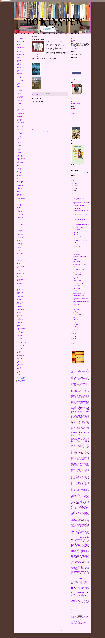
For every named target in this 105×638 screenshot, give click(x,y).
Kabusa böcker (85, 457)
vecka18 (78, 589)
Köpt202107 (73, 489)
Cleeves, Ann (19, 86)
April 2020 (81, 376)
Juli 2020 (86, 451)
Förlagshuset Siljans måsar (75, 428)
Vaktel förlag (73, 589)
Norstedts (73, 526)
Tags (87, 577)
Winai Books (78, 601)
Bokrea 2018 (85, 397)
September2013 (74, 568)
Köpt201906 (73, 484)
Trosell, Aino (19, 339)
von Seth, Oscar (20, 348)
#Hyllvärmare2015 (74, 367)
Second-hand (73, 563)
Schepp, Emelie (20, 302)
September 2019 (84, 567)
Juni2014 (85, 456)
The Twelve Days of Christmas (80, 579)
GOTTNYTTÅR (74, 429)
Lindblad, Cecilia (20, 221)
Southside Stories (78, 572)
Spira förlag (85, 572)
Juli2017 (74, 453)
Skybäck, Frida (19, 315)
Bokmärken (78, 396)
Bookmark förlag (74, 402)
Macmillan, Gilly (20, 237)
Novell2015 (87, 526)
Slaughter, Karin (20, 316)
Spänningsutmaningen (75, 573)
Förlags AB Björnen (85, 427)
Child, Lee (19, 81)
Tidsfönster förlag (74, 582)
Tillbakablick (80, 582)
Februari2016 (79, 421)
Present (83, 548)
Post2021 (73, 548)
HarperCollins (81, 431)
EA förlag (76, 412)
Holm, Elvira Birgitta (21, 158)
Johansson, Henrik (20, 181)
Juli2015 (82, 452)
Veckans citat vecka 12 (77, 229)
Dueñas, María (19, 115)
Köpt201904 (85, 483)
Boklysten (22, 6)
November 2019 (84, 530)
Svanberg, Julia (19, 322)
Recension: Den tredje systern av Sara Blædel (79, 236)
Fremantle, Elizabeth (20, 132)
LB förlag (85, 492)
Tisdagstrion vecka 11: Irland (78, 267)
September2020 (73, 569)
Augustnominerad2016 (74, 384)
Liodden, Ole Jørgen (20, 225)
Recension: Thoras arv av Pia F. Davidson (80, 307)
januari (75, 331)
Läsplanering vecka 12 (77, 246)
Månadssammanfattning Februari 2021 (80, 240)
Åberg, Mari (19, 368)
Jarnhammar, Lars (20, 175)
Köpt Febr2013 (79, 466)
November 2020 (74, 531)
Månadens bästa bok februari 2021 (79, 249)
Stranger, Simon (20, 321)
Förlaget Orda (78, 427)
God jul (88, 428)
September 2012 (74, 564)
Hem (16, 33)
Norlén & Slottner (85, 525)
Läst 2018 (49, 33)
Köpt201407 (85, 469)
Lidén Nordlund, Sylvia (21, 215)
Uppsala (82, 112)
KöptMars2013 (79, 491)
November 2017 (84, 529)
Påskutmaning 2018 (74, 550)
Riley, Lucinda (19, 282)
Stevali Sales (73, 574)
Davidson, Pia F (20, 100)
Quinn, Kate (19, 275)
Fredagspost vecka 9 (76, 311)
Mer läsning (75, 322)
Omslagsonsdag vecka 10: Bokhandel (79, 293)
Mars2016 (73, 513)
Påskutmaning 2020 (74, 551)
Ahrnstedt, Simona (20, 41)
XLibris (77, 602)
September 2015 (74, 566)
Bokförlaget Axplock (85, 391)
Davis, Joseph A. (20, 105)
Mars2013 (74, 512)
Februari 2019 (77, 420)
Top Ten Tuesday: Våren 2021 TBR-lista (80, 266)
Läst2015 (84, 505)
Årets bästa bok (83, 602)
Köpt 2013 (87, 464)
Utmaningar (72, 33)
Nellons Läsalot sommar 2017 (81, 524)
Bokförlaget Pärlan (81, 394)
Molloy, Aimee (19, 250)
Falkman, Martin (20, 123)
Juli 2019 (80, 451)
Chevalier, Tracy (20, 80)
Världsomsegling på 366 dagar (81, 599)
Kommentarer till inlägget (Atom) (43, 131)
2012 (74, 346)
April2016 (73, 378)
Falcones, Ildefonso (20, 122)
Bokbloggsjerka (86, 390)
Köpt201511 (73, 475)
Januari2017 (81, 447)
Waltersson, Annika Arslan (21, 349)
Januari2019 (75, 448)
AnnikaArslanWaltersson (85, 373)
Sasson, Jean (19, 300)
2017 (74, 338)
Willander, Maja (20, 364)
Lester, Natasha (19, 213)
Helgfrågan (74, 432)
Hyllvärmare (80, 439)
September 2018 (74, 567)
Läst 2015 (34, 33)
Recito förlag (79, 560)
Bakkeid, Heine (19, 51)
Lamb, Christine (20, 204)
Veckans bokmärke (85, 589)
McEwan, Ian (19, 243)
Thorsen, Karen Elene (21, 335)
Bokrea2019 (73, 400)
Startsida (50, 129)
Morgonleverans (76, 292)
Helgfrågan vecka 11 (77, 259)
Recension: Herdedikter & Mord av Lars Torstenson (80, 199)
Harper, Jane (19, 146)
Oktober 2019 (74, 534)
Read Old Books (75, 554)
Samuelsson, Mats (20, 298)
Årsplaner (76, 603)
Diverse (87, 411)
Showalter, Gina (20, 310)
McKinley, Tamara (20, 244)
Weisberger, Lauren (20, 355)
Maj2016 (78, 509)
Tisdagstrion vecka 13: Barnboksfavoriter (80, 210)
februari (75, 329)
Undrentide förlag (85, 587)
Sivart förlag (83, 569)
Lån (73, 497)
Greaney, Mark (19, 136)
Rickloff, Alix (19, 280)
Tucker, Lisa (19, 341)
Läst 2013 (82, 501)
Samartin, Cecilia (20, 295)
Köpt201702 (85, 478)
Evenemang (73, 416)
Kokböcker (73, 462)
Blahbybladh (85, 388)
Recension (73, 560)
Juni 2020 (76, 456)
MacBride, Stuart (20, 234)
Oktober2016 (80, 536)
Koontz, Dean (19, 195)
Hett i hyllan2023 (76, 437)
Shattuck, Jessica (20, 308)
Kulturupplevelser (75, 464)
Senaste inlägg (34, 129)
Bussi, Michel (19, 73)
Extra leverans (75, 282)
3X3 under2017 (79, 371)
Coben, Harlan (19, 89)
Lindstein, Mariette (20, 224)
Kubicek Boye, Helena (21, 198)
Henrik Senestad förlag (84, 434)
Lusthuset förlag (86, 496)
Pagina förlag (86, 540)
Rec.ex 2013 (86, 554)
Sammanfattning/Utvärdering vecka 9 (79, 302)
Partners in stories (73, 541)
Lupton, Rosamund (20, 228)
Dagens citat (80, 406)
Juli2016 (87, 452)
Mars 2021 (87, 511)
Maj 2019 (85, 508)
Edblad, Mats (19, 116)
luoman (54, 630)
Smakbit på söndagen (80, 571)
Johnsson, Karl (19, 184)
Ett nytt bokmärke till (77, 222)
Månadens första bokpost (77, 324)
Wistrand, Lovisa (20, 365)
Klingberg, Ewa (20, 192)
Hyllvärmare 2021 (76, 440)
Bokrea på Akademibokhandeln (78, 295)
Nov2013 (81, 526)
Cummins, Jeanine (20, 96)
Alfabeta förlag (77, 372)
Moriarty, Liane (20, 253)
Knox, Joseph (19, 194)
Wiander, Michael (20, 359)
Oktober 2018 (84, 533)
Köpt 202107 (86, 465)
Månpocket (73, 523)
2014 (74, 343)
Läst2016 (73, 506)
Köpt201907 (79, 484)
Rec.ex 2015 (76, 555)
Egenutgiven (86, 412)
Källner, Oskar (19, 202)
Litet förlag (86, 495)
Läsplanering (87, 500)
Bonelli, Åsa (19, 66)
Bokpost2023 (87, 396)
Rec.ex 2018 (81, 556)
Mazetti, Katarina (20, 241)
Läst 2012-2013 (23, 33)
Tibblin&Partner (74, 581)
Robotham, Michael (20, 285)
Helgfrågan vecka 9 (76, 317)
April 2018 (87, 375)
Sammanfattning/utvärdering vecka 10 (80, 271)
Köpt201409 (79, 470)
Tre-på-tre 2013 (86, 584)
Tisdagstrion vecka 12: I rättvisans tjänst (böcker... (80, 242)
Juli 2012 (87, 450)
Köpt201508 (73, 473)
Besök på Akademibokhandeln (78, 206)
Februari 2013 (73, 418)
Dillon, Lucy (19, 110)
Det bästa (80, 411)
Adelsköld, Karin (20, 38)
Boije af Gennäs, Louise (21, 63)
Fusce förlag (77, 426)
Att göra (83, 378)
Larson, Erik (19, 208)
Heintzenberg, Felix (20, 152)
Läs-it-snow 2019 (74, 498)
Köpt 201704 (75, 465)
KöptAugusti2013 (85, 489)
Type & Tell (80, 586)
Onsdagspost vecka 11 (77, 262)
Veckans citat (76, 591)
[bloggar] (73, 620)
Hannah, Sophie (20, 143)
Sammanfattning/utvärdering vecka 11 (80, 244)
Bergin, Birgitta (20, 55)
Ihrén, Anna (19, 165)
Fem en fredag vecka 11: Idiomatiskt (79, 256)
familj (82, 416)
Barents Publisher (85, 385)
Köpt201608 (85, 477)
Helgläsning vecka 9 (76, 309)
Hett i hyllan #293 (76, 234)
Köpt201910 (85, 484)
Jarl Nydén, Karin (20, 174)
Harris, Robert (19, 148)
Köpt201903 (79, 483)
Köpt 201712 (80, 465)
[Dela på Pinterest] (49, 93)
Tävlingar (78, 587)
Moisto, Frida (19, 249)
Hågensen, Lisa (19, 161)
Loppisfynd (73, 496)
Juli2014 (77, 452)
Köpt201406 (79, 469)
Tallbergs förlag (73, 578)
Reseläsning (83, 560)
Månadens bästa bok (83, 519)
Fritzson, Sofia (19, 133)
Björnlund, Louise (20, 60)
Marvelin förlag (79, 513)
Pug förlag (79, 549)
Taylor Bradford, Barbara (21, 328)
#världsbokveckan (83, 370)
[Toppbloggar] (24, 380)
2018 (74, 336)
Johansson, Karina (20, 182)
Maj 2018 (80, 508)
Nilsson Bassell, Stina (21, 260)
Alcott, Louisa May (20, 43)
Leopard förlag (76, 494)
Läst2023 (79, 506)
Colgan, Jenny (19, 92)
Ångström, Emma (20, 370)
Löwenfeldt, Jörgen (20, 233)
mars (75, 196)
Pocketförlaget (73, 543)
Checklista (87, 403)
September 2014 (84, 564)
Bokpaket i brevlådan (77, 232)
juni (74, 191)
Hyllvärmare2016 (74, 441)
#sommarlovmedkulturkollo (79, 369)
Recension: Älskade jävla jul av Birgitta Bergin (80, 212)
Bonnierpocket (84, 401)
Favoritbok (86, 416)
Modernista (80, 518)
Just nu (79, 457)
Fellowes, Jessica (20, 126)
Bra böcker (82, 402)
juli (74, 190)
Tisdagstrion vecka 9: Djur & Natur (79, 326)
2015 (74, 341)
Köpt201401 (86, 466)
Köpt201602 (85, 475)
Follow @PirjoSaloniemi (75, 103)
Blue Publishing (81, 389)
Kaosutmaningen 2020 (84, 458)
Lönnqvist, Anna (20, 231)
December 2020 (85, 409)
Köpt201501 (73, 471)
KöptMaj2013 (73, 491)
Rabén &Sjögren (81, 552)
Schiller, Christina (20, 303)
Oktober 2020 (83, 534)
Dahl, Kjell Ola (19, 97)
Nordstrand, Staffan (20, 266)
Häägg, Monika (19, 164)
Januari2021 (87, 448)
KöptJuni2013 (85, 490)
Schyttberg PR (85, 562)
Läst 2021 (87, 503)
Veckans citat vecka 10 (77, 285)
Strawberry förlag (80, 576)
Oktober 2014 (86, 532)
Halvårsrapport (73, 431)
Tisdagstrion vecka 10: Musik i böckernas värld (80, 299)
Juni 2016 (73, 454)
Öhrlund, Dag (19, 371)
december (75, 183)
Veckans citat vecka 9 (77, 314)
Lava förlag (80, 492)
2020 (74, 333)
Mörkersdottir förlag (83, 523)
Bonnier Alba (73, 401)
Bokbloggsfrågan (74, 390)
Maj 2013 (76, 507)
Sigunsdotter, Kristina (21, 313)
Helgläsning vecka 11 (77, 252)
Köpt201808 (85, 482)
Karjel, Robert (19, 187)
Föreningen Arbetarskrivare (84, 426)
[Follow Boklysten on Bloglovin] (76, 79)
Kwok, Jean (19, 201)
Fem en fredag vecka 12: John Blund (79, 227)
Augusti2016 (84, 382)
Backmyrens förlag (78, 385)
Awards (72, 385)
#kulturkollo (80, 367)
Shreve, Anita (19, 312)
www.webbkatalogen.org (20, 377)
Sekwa (80, 563)
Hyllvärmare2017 (84, 441)
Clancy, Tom (19, 84)
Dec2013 (87, 406)
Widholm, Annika (20, 361)
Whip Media (84, 600)
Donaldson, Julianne (20, 113)
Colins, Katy (19, 93)
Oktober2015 (73, 536)
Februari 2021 (73, 421)
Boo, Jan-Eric (19, 67)
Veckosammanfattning (77, 594)
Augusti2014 (87, 380)
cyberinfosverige (73, 406)
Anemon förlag (79, 373)
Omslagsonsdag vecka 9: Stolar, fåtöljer (80, 321)
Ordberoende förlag (78, 539)
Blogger (61, 630)
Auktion (81, 384)
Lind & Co (74, 495)
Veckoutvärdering (80, 595)
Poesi (80, 543)
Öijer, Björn (19, 372)
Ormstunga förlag (80, 540)
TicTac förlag (80, 581)
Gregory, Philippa (20, 138)
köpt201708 (73, 481)
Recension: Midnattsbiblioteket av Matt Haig (81, 224)
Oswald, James (19, 270)
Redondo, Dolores (20, 277)
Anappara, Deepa (20, 48)
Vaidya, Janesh (19, 344)
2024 (74, 177)
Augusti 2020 (81, 380)
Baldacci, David (20, 53)
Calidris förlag (76, 403)
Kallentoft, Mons (20, 185)
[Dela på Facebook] (48, 93)
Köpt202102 (74, 488)
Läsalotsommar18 (84, 498)
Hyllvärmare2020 (74, 444)
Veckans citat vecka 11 (77, 257)
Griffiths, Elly (19, 139)
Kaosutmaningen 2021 (74, 459)
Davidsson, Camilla (20, 102)
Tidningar (85, 581)
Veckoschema (73, 595)
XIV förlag (73, 602)
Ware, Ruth (19, 351)
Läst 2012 (75, 501)
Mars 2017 (83, 509)
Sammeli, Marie (20, 296)
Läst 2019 (73, 503)
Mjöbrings (76, 518)
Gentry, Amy (19, 135)
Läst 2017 (78, 502)
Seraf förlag (79, 569)
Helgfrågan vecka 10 (77, 287)
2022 (74, 180)
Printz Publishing (73, 549)
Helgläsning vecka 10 (77, 280)
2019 (74, 335)
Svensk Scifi (77, 577)
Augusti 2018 (84, 379)
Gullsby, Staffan (20, 140)
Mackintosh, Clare (20, 236)
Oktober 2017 (76, 533)
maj (74, 193)
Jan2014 (82, 445)
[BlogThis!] (46, 93)
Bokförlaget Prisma (74, 394)
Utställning (86, 588)
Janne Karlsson (75, 446)
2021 (74, 182)
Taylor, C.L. (19, 331)
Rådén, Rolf (19, 290)
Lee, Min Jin (19, 210)
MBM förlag (73, 514)
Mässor (78, 523)
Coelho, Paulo (19, 90)
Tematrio (80, 578)
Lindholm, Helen (20, 223)
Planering (85, 541)
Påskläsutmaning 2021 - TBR (78, 221)
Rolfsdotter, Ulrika (20, 287)
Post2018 (87, 545)
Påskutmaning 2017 (85, 549)
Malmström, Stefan (20, 238)
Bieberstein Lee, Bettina (21, 58)
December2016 (73, 411)
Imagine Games (73, 445)
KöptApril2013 (79, 489)
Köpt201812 (73, 483)
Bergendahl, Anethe (20, 54)
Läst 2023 (61, 33)
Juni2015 (72, 457)
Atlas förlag (79, 378)
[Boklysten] (73, 98)
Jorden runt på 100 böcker (76, 450)
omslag (72, 537)
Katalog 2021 (79, 460)
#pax (88, 367)
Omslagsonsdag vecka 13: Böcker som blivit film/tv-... (81, 203)
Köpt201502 (79, 471)
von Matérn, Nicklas (20, 346)
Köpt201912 (79, 485)
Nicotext (72, 525)
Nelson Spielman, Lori (21, 254)
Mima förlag (84, 517)
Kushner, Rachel (20, 200)
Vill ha (88, 595)
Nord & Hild (79, 525)
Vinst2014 (80, 596)
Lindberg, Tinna (20, 220)
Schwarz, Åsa (19, 305)
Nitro (75, 525)
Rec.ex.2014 (79, 559)
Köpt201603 (73, 476)
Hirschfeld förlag (73, 438)
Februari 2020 (84, 420)
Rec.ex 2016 (84, 555)
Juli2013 (72, 452)
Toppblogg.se (73, 621)
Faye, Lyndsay (19, 125)
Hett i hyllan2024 (84, 437)
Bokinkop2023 (85, 395)
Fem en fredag (86, 421)
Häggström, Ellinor (20, 162)
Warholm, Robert (20, 352)
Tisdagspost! (75, 296)
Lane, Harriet (19, 207)
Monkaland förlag (86, 518)
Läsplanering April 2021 (77, 216)
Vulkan (87, 598)
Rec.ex (80, 554)
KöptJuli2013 (79, 490)
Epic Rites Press (85, 415)
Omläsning (86, 536)
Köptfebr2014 (73, 490)
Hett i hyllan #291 (76, 288)
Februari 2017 (81, 418)
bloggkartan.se (73, 113)
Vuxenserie (72, 599)
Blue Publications (74, 389)
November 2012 (76, 527)
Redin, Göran (19, 276)
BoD (87, 389)
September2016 (83, 568)
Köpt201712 (85, 481)
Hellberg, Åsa (19, 153)
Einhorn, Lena (19, 119)
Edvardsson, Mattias (20, 117)
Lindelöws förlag (80, 495)
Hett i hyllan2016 (85, 435)
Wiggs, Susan (19, 362)
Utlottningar (73, 588)
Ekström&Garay (73, 415)
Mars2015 (85, 512)
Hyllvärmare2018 (74, 443)
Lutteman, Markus (20, 230)
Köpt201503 (85, 471)
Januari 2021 (87, 446)
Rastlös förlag (87, 552)
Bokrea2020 (78, 400)
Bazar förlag (73, 386)
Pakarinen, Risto (20, 272)
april (75, 195)
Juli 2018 (75, 451)
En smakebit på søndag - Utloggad (79, 274)
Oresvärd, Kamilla (20, 269)
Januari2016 (74, 447)
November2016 (83, 531)
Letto (81, 494)
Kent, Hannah (19, 190)
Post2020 (84, 546)
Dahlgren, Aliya (20, 99)
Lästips (85, 506)
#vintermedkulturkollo (75, 370)
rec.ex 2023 (73, 558)
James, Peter (19, 171)
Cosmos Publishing (85, 404)
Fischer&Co (79, 422)
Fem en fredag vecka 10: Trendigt (79, 283)
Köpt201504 (73, 472)
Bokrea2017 (86, 398)
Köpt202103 (80, 488)
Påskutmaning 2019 (84, 550)
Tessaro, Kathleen (20, 332)
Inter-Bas (78, 445)
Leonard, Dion (19, 211)
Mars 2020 (82, 511)
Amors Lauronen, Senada (21, 47)
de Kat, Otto (19, 107)
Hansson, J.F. (19, 145)
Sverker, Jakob (19, 323)
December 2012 (76, 407)
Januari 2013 (81, 446)
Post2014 (79, 544)
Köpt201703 (73, 479)
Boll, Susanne (19, 64)
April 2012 (75, 375)
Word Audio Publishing (84, 601)
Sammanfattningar (78, 562)
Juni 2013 (85, 453)
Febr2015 (85, 417)
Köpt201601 (79, 475)
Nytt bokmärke (76, 251)
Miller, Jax (19, 246)
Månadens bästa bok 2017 (76, 520)
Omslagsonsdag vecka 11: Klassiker (79, 264)
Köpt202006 (78, 487)
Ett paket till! (75, 290)
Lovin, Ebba (19, 227)
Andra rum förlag (83, 372)
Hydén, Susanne (20, 159)
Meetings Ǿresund (83, 514)
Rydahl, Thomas (20, 289)
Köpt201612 (73, 478)
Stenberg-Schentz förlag (84, 573)
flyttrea (75, 423)
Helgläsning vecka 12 (77, 226)
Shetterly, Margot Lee (21, 309)
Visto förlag (82, 598)
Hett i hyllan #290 (76, 319)
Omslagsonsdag (84, 537)
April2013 (73, 377)
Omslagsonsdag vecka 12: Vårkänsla (79, 238)
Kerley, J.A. (19, 191)
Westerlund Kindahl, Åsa (21, 358)
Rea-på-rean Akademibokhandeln (79, 269)
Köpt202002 (85, 485)
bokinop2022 (73, 396)
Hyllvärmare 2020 (86, 439)
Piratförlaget (80, 541)
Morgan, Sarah (19, 251)
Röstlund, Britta (20, 292)
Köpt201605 (85, 476)
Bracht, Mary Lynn (20, 68)
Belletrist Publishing (80, 386)
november (75, 185)
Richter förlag (78, 561)
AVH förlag (86, 384)
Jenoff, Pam (19, 178)
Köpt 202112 (73, 466)
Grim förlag (86, 429)
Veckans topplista (85, 591)
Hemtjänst (76, 434)
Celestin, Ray (19, 77)
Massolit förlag (85, 513)
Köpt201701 (79, 478)
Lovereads (80, 496)
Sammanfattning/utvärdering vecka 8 (79, 327)
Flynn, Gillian (19, 130)
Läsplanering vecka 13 (77, 217)
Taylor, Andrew (20, 329)
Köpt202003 (73, 487)
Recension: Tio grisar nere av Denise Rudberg (79, 278)
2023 (74, 178)
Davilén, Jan (19, 103)
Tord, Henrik (19, 338)
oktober (75, 186)
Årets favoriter (77, 33)
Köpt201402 (73, 468)
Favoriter (72, 417)
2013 (74, 345)
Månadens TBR (86, 520)
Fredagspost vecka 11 (77, 254)
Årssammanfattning (82, 603)
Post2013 (72, 544)
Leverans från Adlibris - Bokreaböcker (80, 205)
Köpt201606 (73, 477)
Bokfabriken (76, 391)
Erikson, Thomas (20, 120)
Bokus (87, 400)
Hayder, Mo (19, 149)
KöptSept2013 (86, 491)
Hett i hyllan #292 (76, 261)
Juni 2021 (81, 456)
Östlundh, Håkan (20, 374)
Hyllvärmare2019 (84, 443)
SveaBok (72, 577)
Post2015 (85, 544)
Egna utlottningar (75, 414)
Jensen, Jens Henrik (20, 179)
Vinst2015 (86, 596)
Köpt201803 (79, 482)
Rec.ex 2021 (85, 557)
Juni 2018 (84, 454)
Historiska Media (81, 438)
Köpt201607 (79, 477)
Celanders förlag (82, 403)
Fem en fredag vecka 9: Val (78, 312)
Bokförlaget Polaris (83, 393)
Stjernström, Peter (20, 319)
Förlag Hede (73, 427)
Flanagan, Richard (20, 129)
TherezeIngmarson (86, 580)
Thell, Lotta (19, 334)
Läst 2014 (29, 33)
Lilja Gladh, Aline (20, 217)
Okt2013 (72, 532)
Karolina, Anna (19, 188)
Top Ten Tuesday (85, 583)
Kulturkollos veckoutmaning (83, 463)
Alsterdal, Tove (19, 45)
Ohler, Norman (19, 267)
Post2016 (73, 545)
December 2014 (84, 407)
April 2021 (86, 376)
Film (75, 422)
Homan (76, 439)
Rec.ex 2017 (73, 556)
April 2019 (75, 376)
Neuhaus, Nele (19, 257)
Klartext (87, 460)
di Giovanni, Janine (20, 109)
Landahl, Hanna (20, 205)
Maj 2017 (74, 508)
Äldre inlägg (65, 129)
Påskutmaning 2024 (74, 552)
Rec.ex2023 (86, 558)
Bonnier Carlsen (78, 401)
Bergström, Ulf (19, 57)
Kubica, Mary (19, 197)
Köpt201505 (79, 472)
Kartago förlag (73, 460)
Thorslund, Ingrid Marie (21, 336)
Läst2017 (44, 33)
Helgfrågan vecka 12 (77, 231)
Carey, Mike (19, 74)
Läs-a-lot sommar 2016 (84, 497)
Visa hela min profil (74, 48)
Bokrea (79, 397)
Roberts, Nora (19, 283)
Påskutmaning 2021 (84, 551)
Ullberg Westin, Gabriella (21, 342)
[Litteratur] (18, 379)
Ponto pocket (85, 543)
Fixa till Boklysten (85, 422)
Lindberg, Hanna (20, 218)
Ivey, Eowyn (19, 168)
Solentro (72, 572)
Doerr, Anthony (20, 112)
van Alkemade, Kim (20, 345)
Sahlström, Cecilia (20, 293)
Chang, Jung (19, 79)
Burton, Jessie (19, 71)
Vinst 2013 (74, 596)
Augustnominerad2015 (83, 383)
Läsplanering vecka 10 (77, 304)
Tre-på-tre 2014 (74, 586)
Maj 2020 (73, 509)
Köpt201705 (79, 479)
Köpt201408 (73, 470)
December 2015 (73, 408)
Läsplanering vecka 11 (77, 272)
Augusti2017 (73, 383)
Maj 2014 (82, 507)
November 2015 (74, 529)
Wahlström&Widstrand (75, 600)
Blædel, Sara (19, 61)
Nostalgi (78, 526)
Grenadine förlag (80, 429)
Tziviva (85, 586)
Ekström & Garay (85, 414)
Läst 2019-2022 (55, 33)
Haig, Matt (19, 142)
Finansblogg (18, 381)
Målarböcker (74, 519)
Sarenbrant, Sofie (20, 299)
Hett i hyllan (74, 435)
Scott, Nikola (19, 306)
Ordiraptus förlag (73, 540)
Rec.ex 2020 (78, 557)
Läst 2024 (66, 33)
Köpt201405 (73, 469)
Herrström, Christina (20, 156)
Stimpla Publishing (79, 574)
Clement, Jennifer (20, 87)
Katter (83, 460)
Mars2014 (80, 512)
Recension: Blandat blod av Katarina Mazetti (81, 301)
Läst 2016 (39, 33)
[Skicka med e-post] (45, 93)
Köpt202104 (86, 488)
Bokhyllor (79, 395)
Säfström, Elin (19, 325)
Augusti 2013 (77, 379)
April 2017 (81, 375)
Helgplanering (38, 94)
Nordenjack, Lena (20, 264)
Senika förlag (85, 563)
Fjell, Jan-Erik (19, 128)
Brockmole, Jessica (20, 70)
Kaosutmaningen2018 (83, 459)
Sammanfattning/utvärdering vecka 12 (80, 214)
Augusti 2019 (73, 380)
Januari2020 (81, 448)
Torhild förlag (76, 584)
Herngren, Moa (19, 155)
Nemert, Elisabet (20, 256)
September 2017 (84, 566)
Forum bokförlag (82, 423)
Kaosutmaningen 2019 (74, 458)
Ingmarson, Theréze (20, 166)
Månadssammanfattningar (80, 521)
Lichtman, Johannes (20, 214)
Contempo (79, 404)
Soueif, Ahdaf (19, 318)
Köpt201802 (73, 482)
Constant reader (74, 404)
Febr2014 (79, 417)
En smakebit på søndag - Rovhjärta (79, 219)
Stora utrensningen (86, 574)
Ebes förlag (81, 412)
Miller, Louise (19, 247)
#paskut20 (84, 367)
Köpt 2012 (81, 464)
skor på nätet (77, 620)
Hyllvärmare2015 (84, 440)
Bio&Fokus (86, 386)
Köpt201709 (79, 481)
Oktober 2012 (79, 532)
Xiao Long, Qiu (20, 367)
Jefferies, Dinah (19, 176)
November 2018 (74, 530)
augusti (75, 188)
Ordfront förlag (85, 539)
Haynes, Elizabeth (20, 151)
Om (18, 33)
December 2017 (80, 408)
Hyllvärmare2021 (80, 444)
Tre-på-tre (81, 584)
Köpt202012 (83, 487)
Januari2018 (87, 447)
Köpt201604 (79, 476)
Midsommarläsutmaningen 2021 (78, 515)
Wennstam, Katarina (20, 357)
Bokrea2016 (80, 398)
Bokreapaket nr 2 (76, 316)
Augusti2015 (76, 382)
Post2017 (80, 545)
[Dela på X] (47, 93)
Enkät (79, 415)
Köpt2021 (87, 487)
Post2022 (79, 548)
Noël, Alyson (19, 263)
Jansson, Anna (19, 172)
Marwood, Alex (20, 240)
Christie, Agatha (20, 83)
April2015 (85, 377)
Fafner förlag (78, 416)
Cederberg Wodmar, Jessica (21, 76)
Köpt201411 (85, 470)
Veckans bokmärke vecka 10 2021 (79, 276)
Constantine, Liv (20, 94)
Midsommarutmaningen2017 (75, 517)
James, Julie (19, 169)
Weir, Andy (19, 354)
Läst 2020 (80, 503)
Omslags (77, 537)
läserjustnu (81, 500)
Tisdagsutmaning (77, 583)
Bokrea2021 (83, 400)
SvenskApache (83, 577)
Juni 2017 (78, 454)
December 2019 (78, 409)
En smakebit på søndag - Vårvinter (79, 248)
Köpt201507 (85, 472)
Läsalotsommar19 (74, 500)
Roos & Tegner (84, 561)
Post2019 (76, 546)
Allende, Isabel (19, 44)
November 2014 (84, 527)
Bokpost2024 (75, 397)
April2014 (79, 377)
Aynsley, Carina (20, 50)
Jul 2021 (83, 450)
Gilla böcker (83, 428)
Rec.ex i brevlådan (76, 208)
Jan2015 (87, 445)
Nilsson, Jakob (19, 261)
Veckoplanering (79, 592)
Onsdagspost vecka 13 (77, 200)
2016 (74, 340)
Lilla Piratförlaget (86, 494)
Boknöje (82, 396)
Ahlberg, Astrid (20, 40)
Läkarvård (77, 497)
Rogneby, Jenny (20, 286)
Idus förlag (86, 444)
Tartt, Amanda (19, 326)
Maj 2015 (87, 507)
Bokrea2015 (73, 398)
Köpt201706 (85, 479)
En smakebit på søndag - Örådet (78, 306)
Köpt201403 (79, 468)
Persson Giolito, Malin (21, 273)
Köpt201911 (73, 485)
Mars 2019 (77, 511)
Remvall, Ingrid (20, 279)
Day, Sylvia (19, 106)
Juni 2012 (80, 453)
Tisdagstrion (86, 582)
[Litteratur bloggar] (82, 622)
